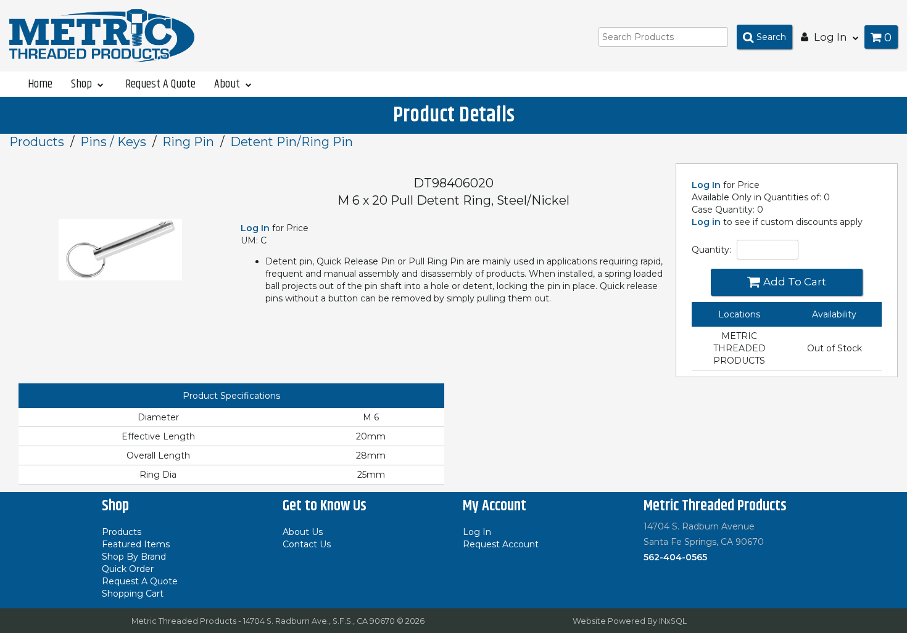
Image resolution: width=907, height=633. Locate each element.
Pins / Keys (113, 141)
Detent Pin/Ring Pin (291, 141)
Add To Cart (794, 282)
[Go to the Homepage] (101, 35)
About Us (303, 531)
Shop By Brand (134, 556)
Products (36, 141)
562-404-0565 (675, 557)
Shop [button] (82, 84)
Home (40, 84)
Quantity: (711, 249)
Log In (706, 184)
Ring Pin (188, 141)
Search (771, 37)
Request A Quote (160, 84)
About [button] (228, 84)
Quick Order (128, 568)
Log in (706, 221)
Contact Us (307, 544)
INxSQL (673, 621)
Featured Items (136, 544)
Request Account (501, 544)
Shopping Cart (133, 593)
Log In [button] (830, 37)
